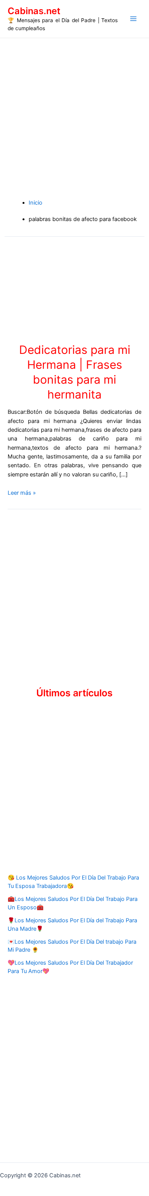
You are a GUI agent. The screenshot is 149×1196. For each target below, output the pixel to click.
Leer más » (22, 492)
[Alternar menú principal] (133, 19)
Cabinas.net (34, 10)
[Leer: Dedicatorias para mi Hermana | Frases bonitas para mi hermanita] (74, 289)
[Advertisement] (74, 116)
